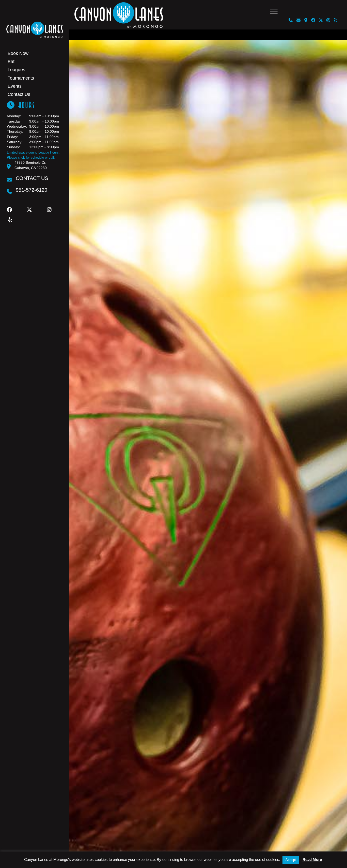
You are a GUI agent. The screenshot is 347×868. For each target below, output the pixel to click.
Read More (312, 859)
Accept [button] (291, 860)
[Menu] (274, 11)
